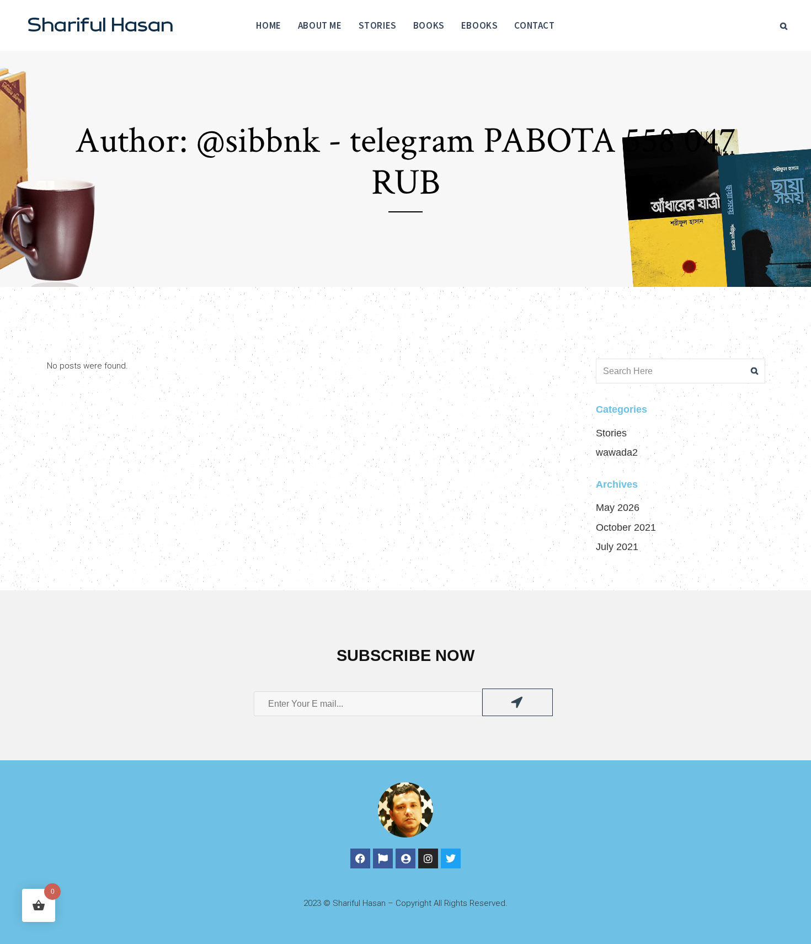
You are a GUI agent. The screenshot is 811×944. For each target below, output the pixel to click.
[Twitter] (451, 858)
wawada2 (617, 452)
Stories (611, 433)
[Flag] (383, 858)
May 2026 (617, 507)
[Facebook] (360, 858)
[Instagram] (428, 858)
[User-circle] (405, 858)
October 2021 (626, 527)
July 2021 (617, 546)
